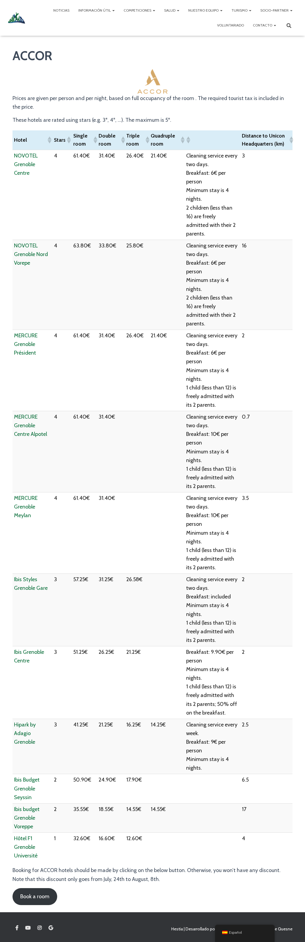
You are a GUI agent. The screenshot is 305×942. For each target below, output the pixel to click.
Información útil (95, 10)
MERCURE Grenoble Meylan (26, 507)
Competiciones (138, 10)
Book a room (34, 896)
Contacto (263, 25)
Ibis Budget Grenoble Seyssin (27, 788)
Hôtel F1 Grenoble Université (26, 847)
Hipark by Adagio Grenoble (25, 733)
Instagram (40, 928)
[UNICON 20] (16, 18)
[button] (49, 140)
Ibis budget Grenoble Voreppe (27, 818)
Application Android (51, 928)
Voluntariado (230, 25)
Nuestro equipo (204, 10)
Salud (170, 10)
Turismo (239, 10)
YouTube (28, 928)
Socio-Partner (275, 10)
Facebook (17, 928)
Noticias (61, 10)
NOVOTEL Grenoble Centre (26, 164)
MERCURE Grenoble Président (26, 344)
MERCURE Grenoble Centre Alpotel (30, 425)
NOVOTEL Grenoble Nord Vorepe (31, 254)
